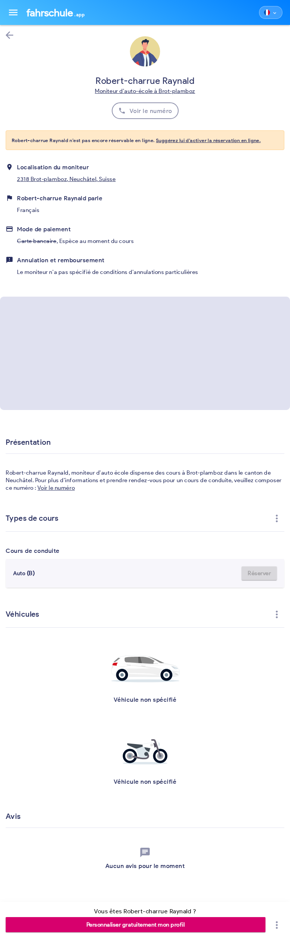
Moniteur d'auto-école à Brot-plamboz (145, 91)
